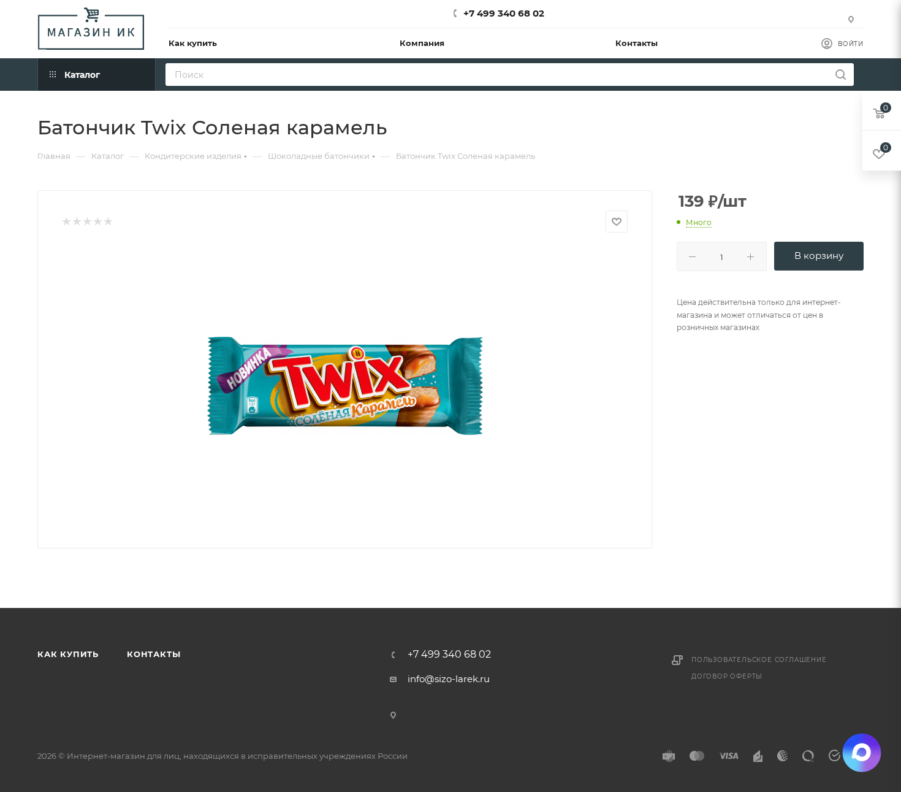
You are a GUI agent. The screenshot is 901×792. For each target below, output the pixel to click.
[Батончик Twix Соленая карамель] (345, 386)
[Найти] (840, 74)
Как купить (68, 654)
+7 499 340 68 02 (503, 13)
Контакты (153, 654)
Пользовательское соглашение (759, 660)
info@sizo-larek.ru (449, 679)
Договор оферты (726, 676)
